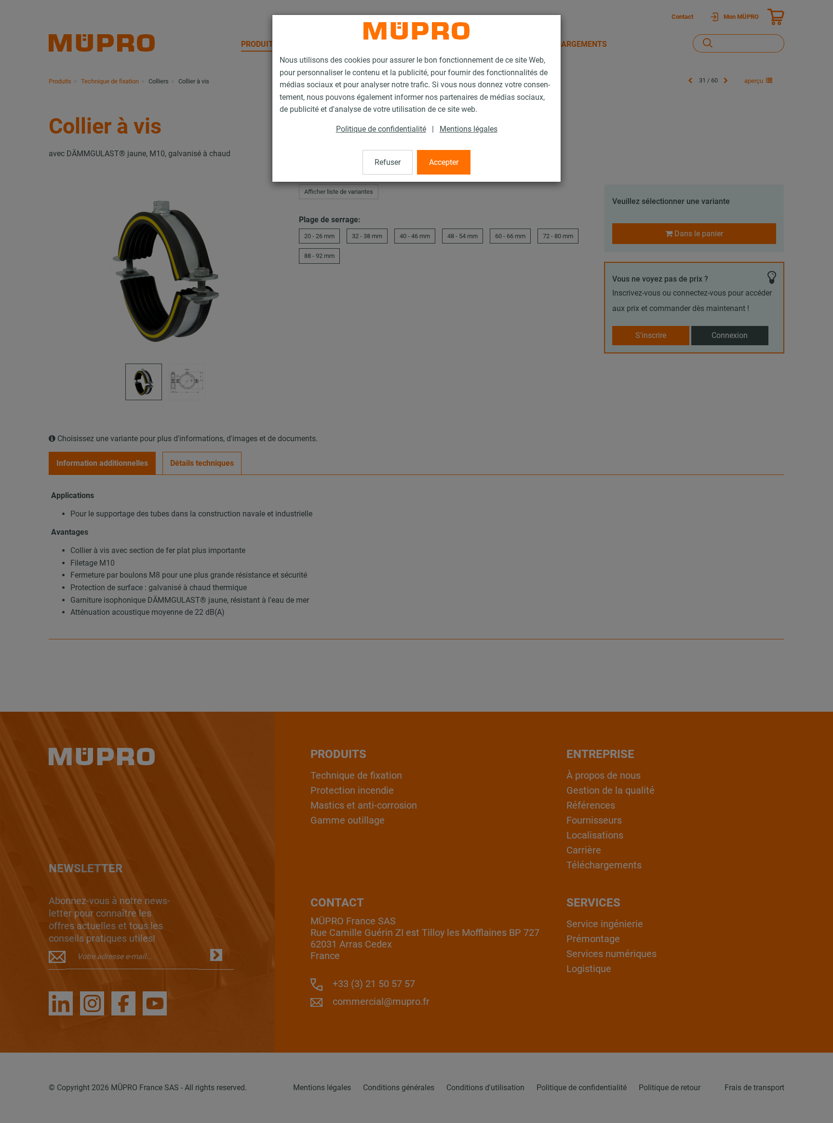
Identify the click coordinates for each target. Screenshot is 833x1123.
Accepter (443, 162)
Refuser (388, 162)
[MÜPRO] (416, 31)
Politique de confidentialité (381, 129)
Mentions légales (468, 129)
